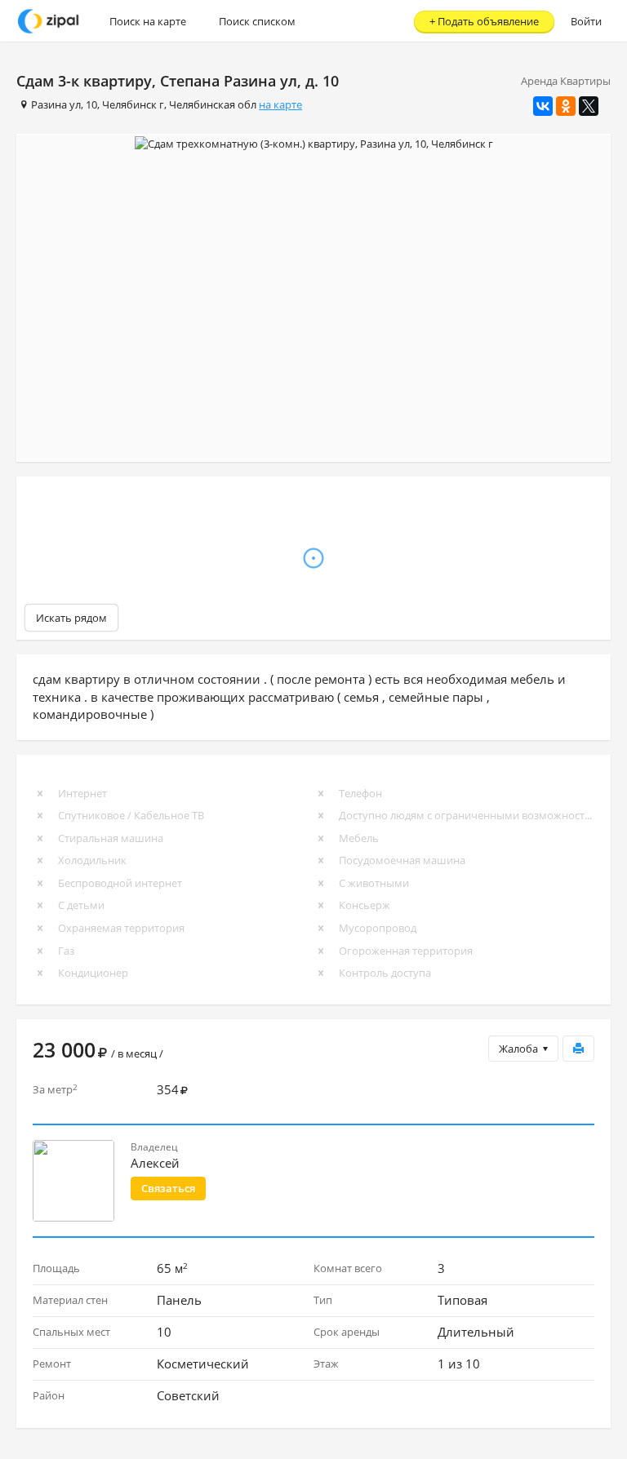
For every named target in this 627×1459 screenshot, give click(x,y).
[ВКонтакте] (543, 106)
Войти (586, 21)
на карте (280, 104)
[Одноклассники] (566, 106)
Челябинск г (133, 104)
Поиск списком (257, 21)
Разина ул (56, 104)
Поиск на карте (147, 21)
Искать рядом (71, 617)
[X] (588, 106)
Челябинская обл (212, 104)
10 (91, 104)
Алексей (155, 1163)
